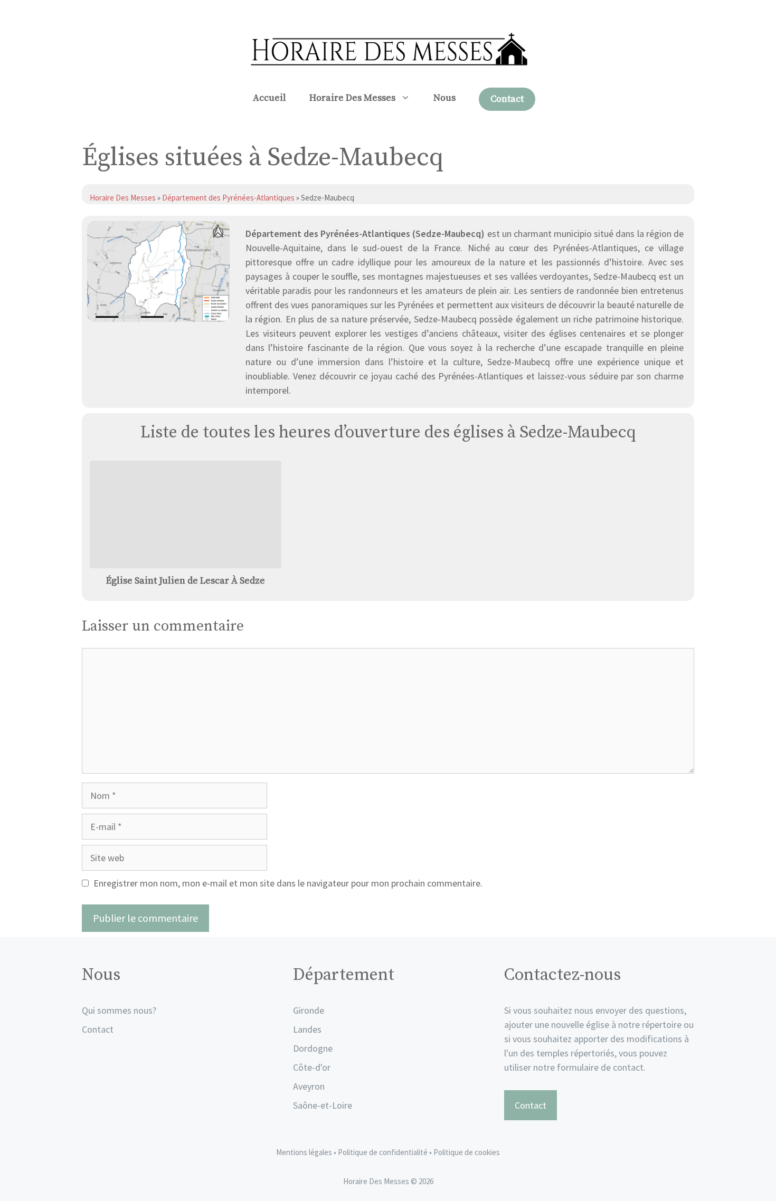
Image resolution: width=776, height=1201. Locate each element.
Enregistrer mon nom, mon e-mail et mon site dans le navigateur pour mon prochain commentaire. (287, 883)
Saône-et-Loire (322, 1105)
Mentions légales (304, 1152)
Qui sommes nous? (119, 1010)
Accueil (269, 98)
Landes (307, 1029)
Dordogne (313, 1048)
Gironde (308, 1010)
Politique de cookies (466, 1152)
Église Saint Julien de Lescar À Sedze (185, 581)
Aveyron (309, 1086)
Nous (444, 98)
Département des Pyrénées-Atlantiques (228, 198)
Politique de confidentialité (383, 1152)
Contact (507, 99)
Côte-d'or (311, 1067)
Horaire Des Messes (352, 98)
